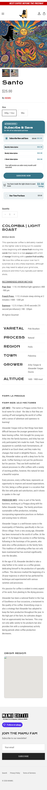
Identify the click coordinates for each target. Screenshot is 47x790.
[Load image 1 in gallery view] (23, 44)
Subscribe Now (23, 176)
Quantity (5, 208)
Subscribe (23, 756)
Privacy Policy (15, 773)
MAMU (8, 98)
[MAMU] (23, 13)
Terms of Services (29, 773)
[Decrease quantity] (4, 214)
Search (4, 773)
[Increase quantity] (15, 214)
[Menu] (3, 14)
